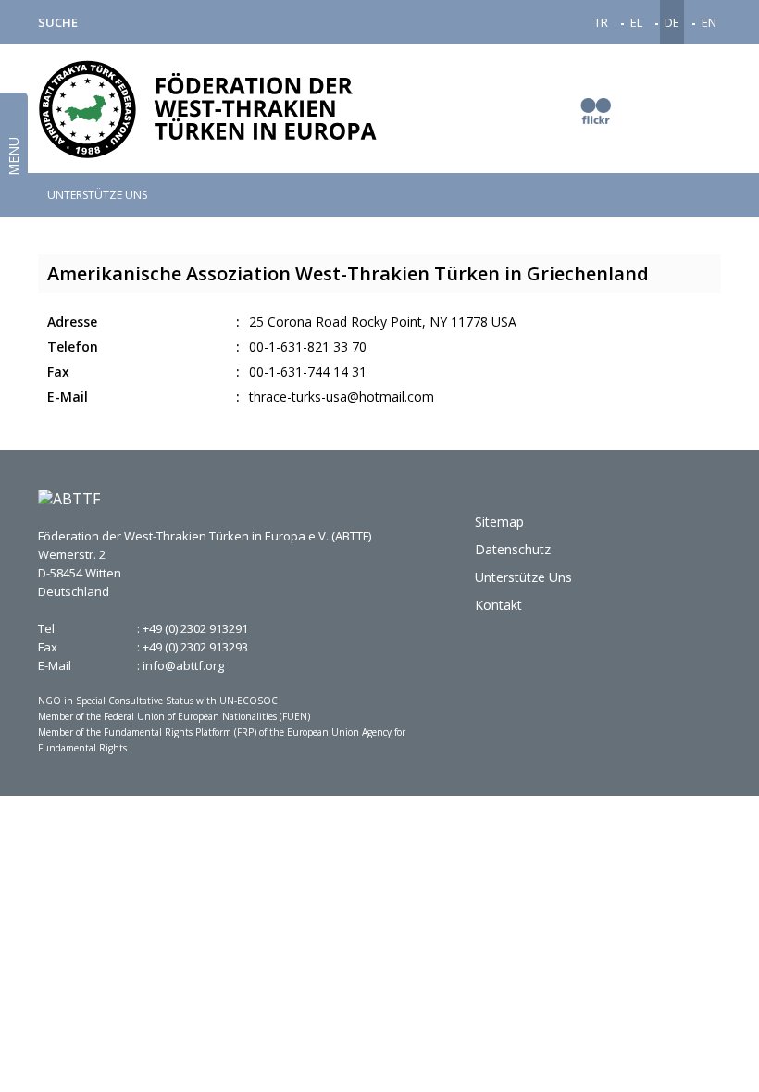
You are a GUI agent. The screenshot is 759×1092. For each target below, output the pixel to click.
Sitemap (499, 521)
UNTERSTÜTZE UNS (97, 195)
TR (601, 22)
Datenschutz (513, 549)
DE (672, 22)
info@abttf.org (183, 665)
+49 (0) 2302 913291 (195, 628)
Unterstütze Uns (523, 577)
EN (709, 22)
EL (636, 22)
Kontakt (498, 605)
